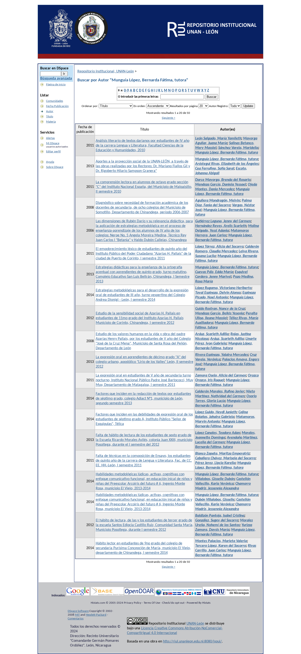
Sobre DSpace (54, 167)
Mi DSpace (52, 143)
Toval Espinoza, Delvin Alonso (218, 293)
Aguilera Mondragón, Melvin (217, 200)
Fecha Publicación (57, 106)
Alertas (50, 138)
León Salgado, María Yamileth (218, 138)
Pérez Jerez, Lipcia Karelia (215, 463)
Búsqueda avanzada (56, 78)
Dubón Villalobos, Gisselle (214, 500)
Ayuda (50, 161)
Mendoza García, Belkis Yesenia (219, 313)
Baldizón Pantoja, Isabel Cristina (219, 516)
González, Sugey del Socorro (216, 520)
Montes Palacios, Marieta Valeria (221, 541)
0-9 (126, 90)
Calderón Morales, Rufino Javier (219, 391)
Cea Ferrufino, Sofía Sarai (214, 168)
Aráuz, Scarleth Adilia (212, 334)
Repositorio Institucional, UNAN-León (105, 71)
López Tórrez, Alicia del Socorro (219, 247)
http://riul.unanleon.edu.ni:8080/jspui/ (192, 641)
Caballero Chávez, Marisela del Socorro (225, 458)
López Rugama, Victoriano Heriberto (223, 288)
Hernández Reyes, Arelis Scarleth (220, 226)
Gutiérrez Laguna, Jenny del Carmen (223, 221)
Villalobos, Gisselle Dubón (214, 479)
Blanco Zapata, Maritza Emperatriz (222, 454)
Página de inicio (56, 84)
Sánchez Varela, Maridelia (238, 148)
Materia (51, 121)
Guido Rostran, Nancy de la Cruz (220, 309)
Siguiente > (168, 117)
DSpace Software (78, 611)
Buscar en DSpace (54, 68)
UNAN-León (195, 624)
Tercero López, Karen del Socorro (220, 546)
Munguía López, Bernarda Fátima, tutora (226, 153)
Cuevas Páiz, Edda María (214, 272)
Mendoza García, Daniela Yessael (220, 184)
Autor (49, 111)
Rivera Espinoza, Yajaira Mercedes (221, 355)
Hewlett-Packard (96, 614)
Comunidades (54, 101)
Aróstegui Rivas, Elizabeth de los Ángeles (226, 164)
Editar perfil (53, 151)
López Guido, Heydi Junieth (216, 412)
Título (49, 116)
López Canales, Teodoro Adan (217, 433)
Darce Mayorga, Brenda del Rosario (222, 180)
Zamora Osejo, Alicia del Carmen (220, 375)
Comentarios (75, 618)
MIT (77, 614)
